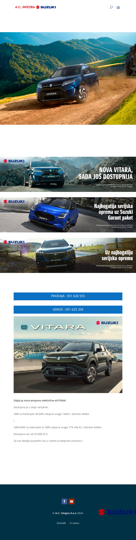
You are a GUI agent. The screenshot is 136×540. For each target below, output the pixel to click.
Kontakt (61, 523)
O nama (74, 523)
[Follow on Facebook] (64, 501)
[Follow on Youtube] (71, 501)
